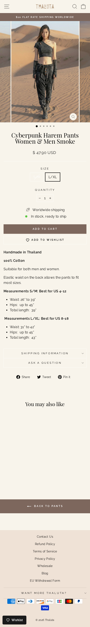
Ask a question (45, 362)
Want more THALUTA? (44, 593)
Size (45, 168)
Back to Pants (48, 506)
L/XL (53, 177)
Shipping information (45, 353)
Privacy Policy (45, 558)
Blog (45, 573)
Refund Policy (45, 544)
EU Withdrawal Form (45, 580)
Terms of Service (45, 551)
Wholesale (45, 566)
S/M (37, 177)
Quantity (45, 189)
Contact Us (45, 536)
